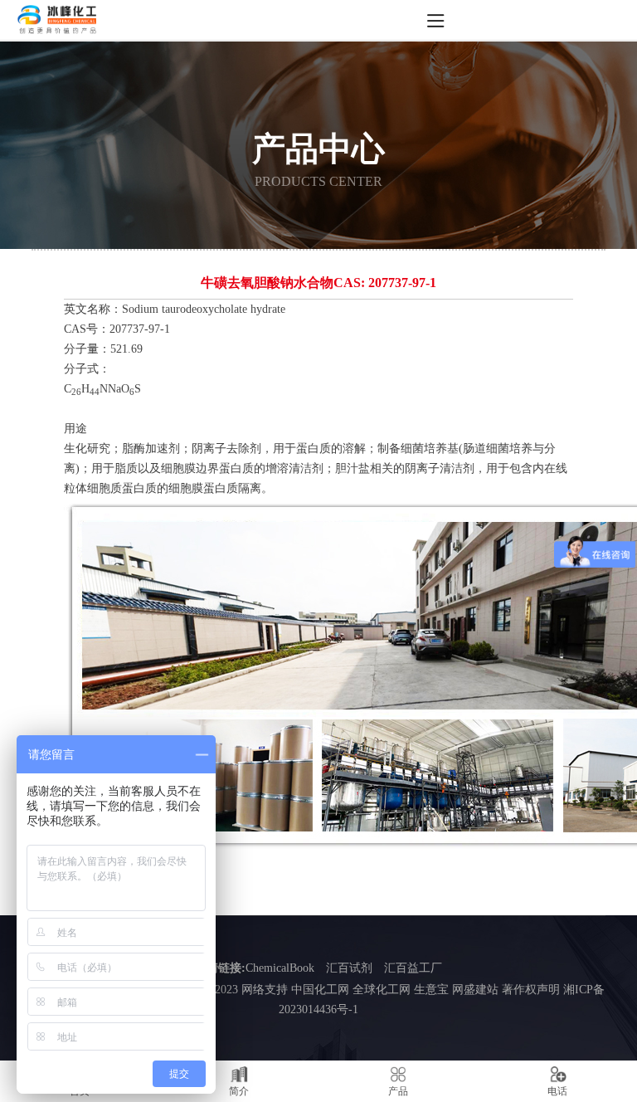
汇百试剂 (349, 968)
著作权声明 (531, 989)
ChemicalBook (280, 968)
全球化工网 (382, 989)
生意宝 (431, 989)
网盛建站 (475, 989)
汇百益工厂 (413, 968)
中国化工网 (320, 989)
